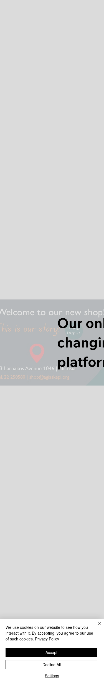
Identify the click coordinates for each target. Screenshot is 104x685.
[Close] (96, 626)
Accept (51, 652)
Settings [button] (52, 675)
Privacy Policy (47, 639)
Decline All (51, 664)
